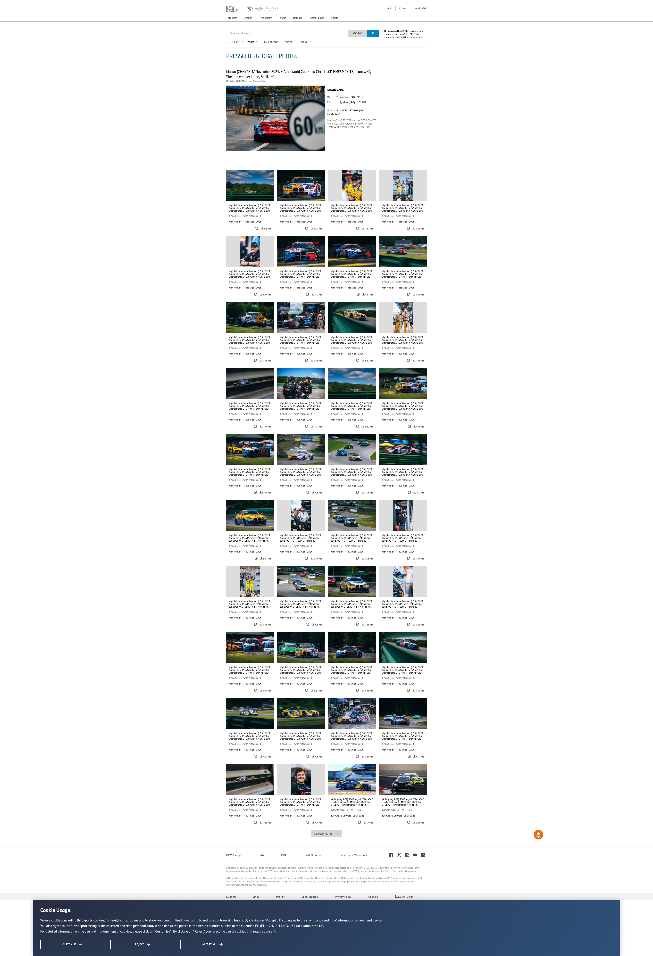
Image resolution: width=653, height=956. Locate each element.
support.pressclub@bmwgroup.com (403, 36)
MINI (284, 855)
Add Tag (357, 33)
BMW (261, 855)
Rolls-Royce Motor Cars (353, 855)
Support (231, 896)
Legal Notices (310, 896)
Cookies (373, 896)
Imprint (280, 896)
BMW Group (233, 855)
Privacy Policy (343, 896)
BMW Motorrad (313, 855)
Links (256, 896)
